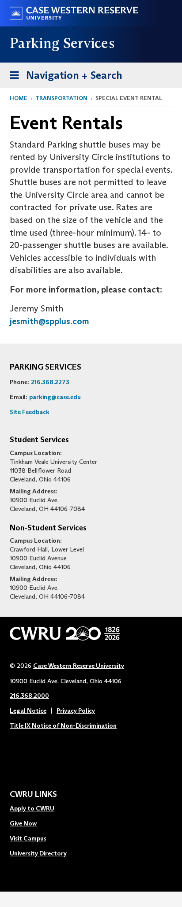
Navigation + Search (63, 78)
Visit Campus (28, 838)
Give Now (23, 823)
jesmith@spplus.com (49, 321)
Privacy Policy (76, 710)
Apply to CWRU (32, 808)
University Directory (38, 853)
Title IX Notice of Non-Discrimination (63, 725)
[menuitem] (38, 808)
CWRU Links (33, 794)
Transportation (61, 98)
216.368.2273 (50, 382)
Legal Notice (28, 710)
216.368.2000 (29, 696)
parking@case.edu (55, 397)
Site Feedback (29, 412)
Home (18, 98)
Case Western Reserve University (78, 666)
